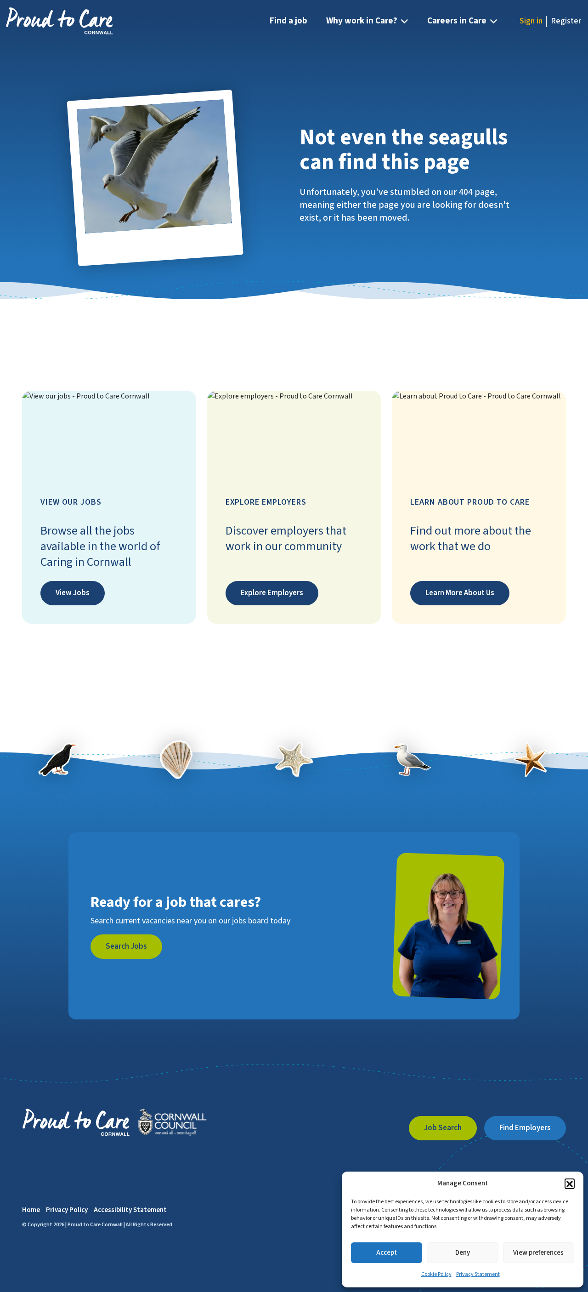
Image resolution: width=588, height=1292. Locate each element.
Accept (386, 1253)
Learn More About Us (459, 592)
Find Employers (525, 1127)
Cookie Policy (436, 1274)
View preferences (538, 1253)
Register (566, 21)
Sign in (531, 21)
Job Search (443, 1127)
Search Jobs (126, 946)
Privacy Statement (478, 1274)
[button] (569, 1183)
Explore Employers (272, 592)
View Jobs (73, 592)
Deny (462, 1253)
